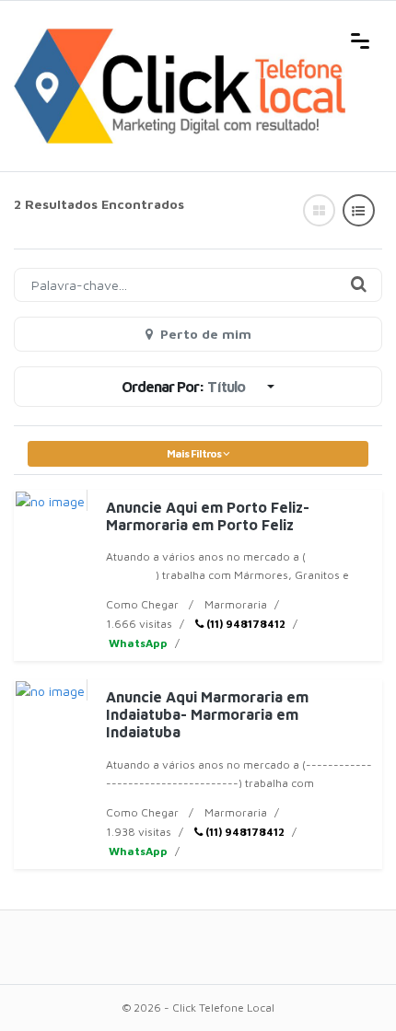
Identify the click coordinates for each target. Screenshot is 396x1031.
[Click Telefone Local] (179, 38)
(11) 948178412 (244, 624)
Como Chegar (142, 604)
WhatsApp (137, 643)
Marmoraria (235, 604)
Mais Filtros (195, 453)
